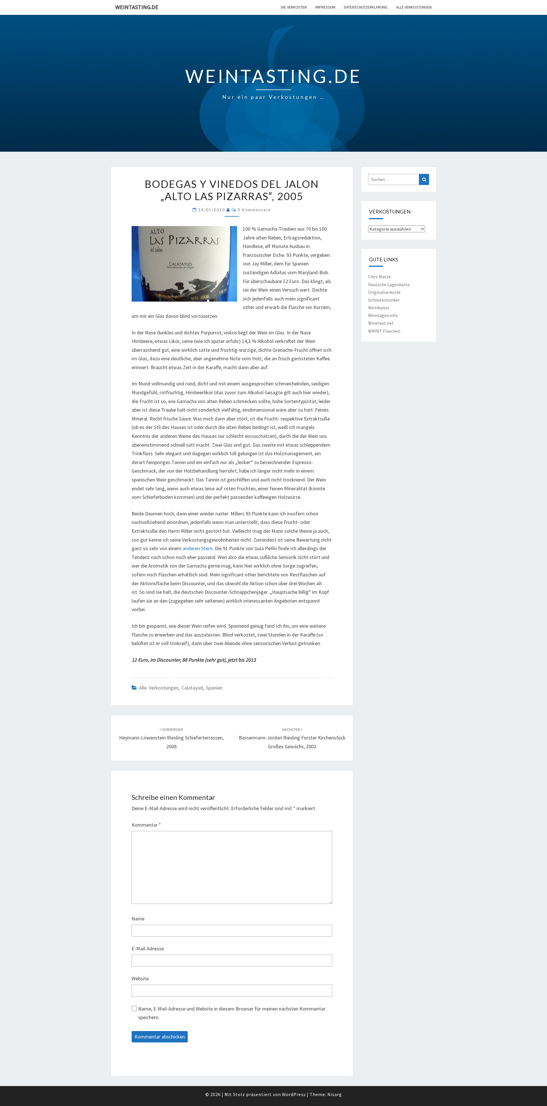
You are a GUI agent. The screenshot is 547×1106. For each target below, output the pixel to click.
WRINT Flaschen (384, 331)
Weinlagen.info (383, 315)
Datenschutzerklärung (365, 7)
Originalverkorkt (384, 292)
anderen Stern (198, 548)
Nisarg (334, 1094)
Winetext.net (381, 323)
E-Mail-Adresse (148, 948)
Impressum (325, 7)
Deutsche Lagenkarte (389, 284)
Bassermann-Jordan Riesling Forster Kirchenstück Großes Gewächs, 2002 (292, 738)
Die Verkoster (294, 7)
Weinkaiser (378, 307)
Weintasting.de (136, 7)
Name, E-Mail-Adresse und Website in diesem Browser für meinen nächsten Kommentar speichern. (231, 1013)
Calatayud (192, 687)
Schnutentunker (384, 300)
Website (140, 978)
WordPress (294, 1094)
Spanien (214, 687)
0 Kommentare (254, 209)
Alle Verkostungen (414, 7)
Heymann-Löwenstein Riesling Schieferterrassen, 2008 (171, 738)
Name (138, 918)
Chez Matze (379, 276)
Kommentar (146, 825)
